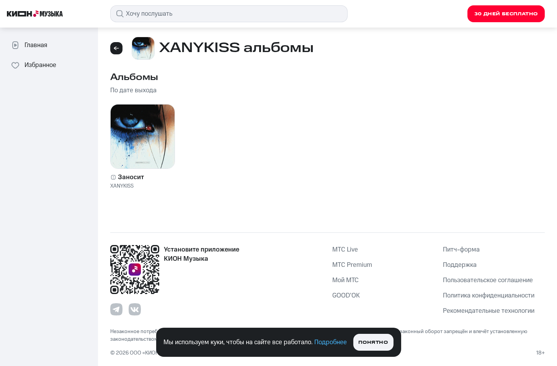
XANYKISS (122, 186)
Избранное (40, 65)
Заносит (131, 177)
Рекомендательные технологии (488, 310)
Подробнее (330, 342)
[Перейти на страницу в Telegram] (116, 309)
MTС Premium (352, 265)
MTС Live (345, 249)
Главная (36, 45)
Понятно (373, 342)
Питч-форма (461, 249)
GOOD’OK (346, 295)
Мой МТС (345, 280)
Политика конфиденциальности (488, 295)
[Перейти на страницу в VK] (135, 309)
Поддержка (460, 265)
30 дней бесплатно (506, 14)
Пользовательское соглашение (488, 280)
